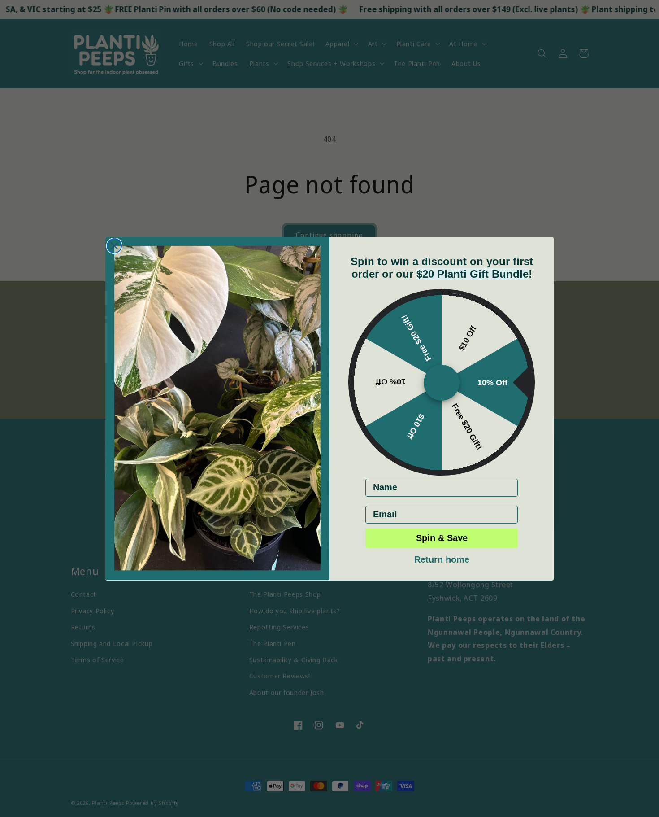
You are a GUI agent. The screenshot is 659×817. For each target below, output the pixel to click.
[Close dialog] (114, 246)
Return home (441, 558)
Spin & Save (442, 537)
